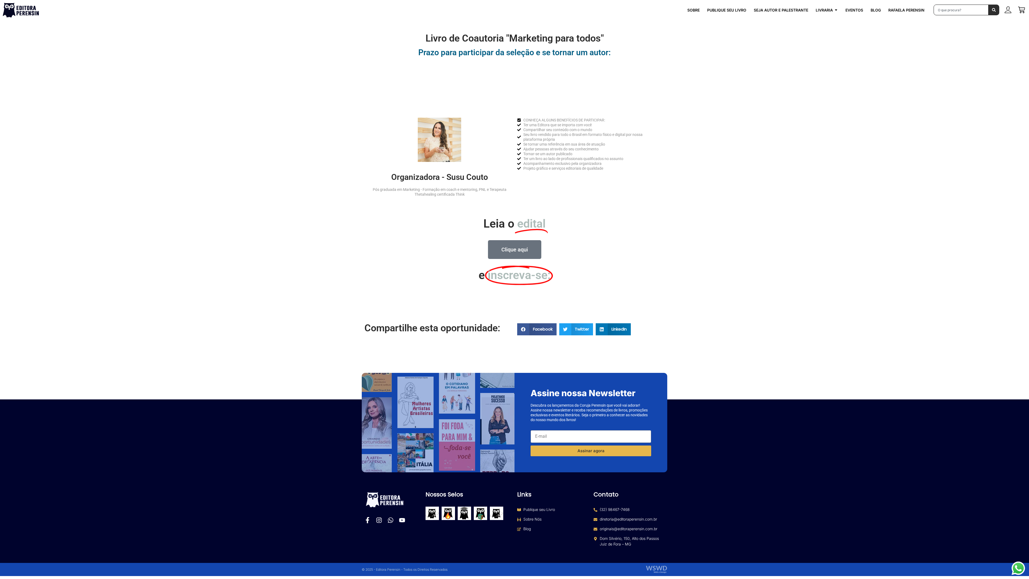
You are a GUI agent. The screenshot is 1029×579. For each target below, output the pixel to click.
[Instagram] (379, 520)
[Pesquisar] (994, 10)
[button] (537, 329)
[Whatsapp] (390, 520)
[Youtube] (402, 520)
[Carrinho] (1021, 10)
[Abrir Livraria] (836, 10)
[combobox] (961, 10)
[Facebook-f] (367, 520)
